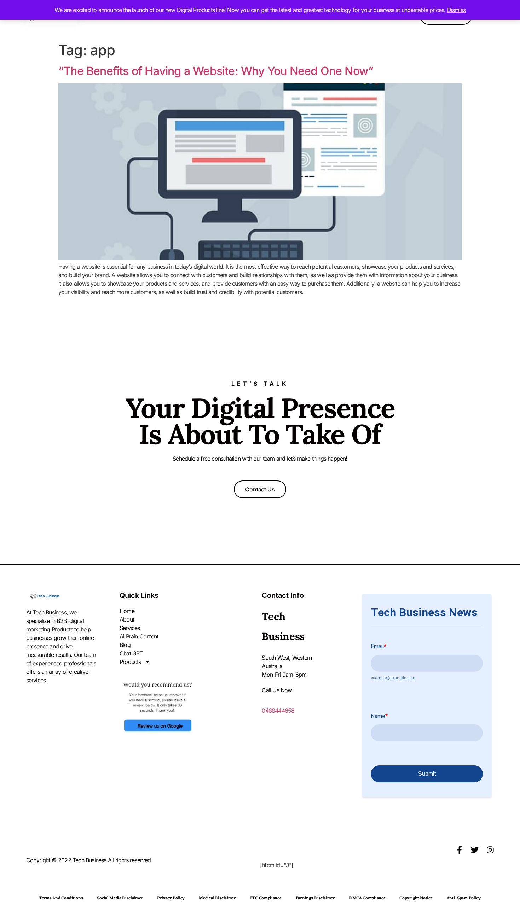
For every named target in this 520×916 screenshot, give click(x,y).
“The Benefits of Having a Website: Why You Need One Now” (215, 71)
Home (127, 610)
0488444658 (278, 710)
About (127, 619)
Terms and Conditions (61, 897)
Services (130, 627)
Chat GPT (131, 653)
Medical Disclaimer (217, 897)
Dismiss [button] (456, 9)
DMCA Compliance (367, 897)
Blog (125, 644)
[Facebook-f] (459, 850)
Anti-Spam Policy (464, 897)
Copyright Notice (415, 897)
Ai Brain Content (139, 636)
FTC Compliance (266, 897)
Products (130, 661)
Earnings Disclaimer (315, 897)
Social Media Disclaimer (120, 897)
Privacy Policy (171, 897)
